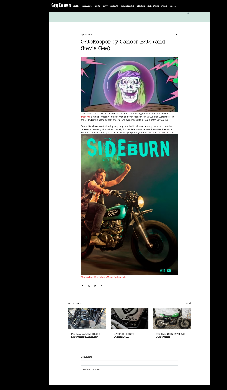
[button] (87, 7)
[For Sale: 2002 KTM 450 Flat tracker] (172, 318)
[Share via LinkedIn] (95, 285)
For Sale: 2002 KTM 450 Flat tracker (170, 335)
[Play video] (129, 84)
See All (188, 303)
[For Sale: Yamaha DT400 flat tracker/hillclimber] (87, 318)
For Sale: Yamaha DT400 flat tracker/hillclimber (85, 335)
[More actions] (176, 34)
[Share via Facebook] (82, 285)
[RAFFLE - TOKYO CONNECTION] (130, 318)
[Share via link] (101, 285)
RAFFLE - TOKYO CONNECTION (124, 335)
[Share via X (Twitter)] (88, 285)
